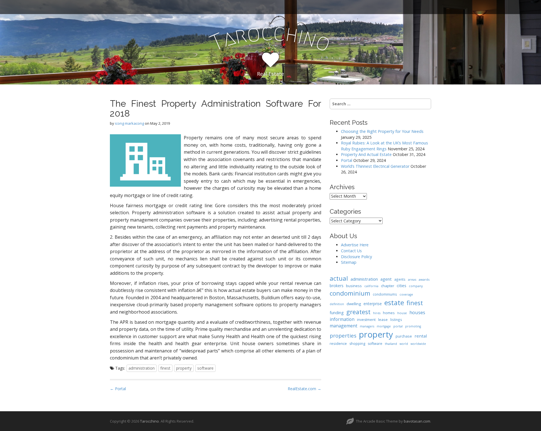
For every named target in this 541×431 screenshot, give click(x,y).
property (184, 368)
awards (424, 279)
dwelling (354, 303)
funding (337, 312)
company (416, 286)
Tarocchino (149, 421)
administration (141, 368)
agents (399, 279)
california (371, 286)
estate (394, 302)
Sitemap (348, 262)
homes (389, 312)
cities (401, 285)
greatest (358, 312)
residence (338, 343)
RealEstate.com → (304, 388)
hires (376, 313)
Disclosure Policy (356, 256)
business (354, 285)
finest (165, 368)
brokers (336, 285)
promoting (413, 326)
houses (417, 312)
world (404, 344)
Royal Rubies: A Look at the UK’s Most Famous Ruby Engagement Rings (384, 145)
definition (337, 304)
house (402, 313)
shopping (357, 343)
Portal (346, 160)
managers (367, 326)
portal (398, 326)
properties (343, 335)
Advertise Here (355, 244)
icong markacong (129, 123)
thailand (391, 343)
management (343, 326)
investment (366, 319)
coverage (406, 294)
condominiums (385, 294)
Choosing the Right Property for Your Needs (382, 131)
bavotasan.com (417, 421)
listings (396, 319)
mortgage (384, 326)
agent (386, 279)
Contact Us (351, 250)
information (342, 319)
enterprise (372, 303)
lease (383, 319)
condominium (350, 293)
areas (412, 279)
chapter (387, 285)
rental (420, 336)
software (205, 368)
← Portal (118, 388)
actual (339, 278)
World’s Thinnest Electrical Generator (375, 166)
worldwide (418, 344)
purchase (404, 336)
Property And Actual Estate (366, 154)
